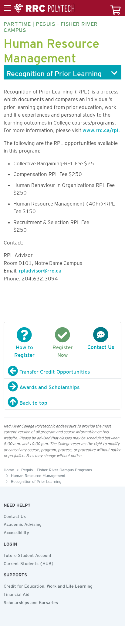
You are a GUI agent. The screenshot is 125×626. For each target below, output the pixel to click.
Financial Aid (16, 593)
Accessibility (16, 531)
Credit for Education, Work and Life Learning (48, 585)
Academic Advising (23, 523)
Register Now (62, 350)
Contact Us (15, 515)
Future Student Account (28, 554)
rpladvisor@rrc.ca (40, 269)
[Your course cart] (115, 8)
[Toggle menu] (39, 8)
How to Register (24, 350)
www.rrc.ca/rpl (100, 129)
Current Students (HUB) (29, 562)
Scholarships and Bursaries (31, 601)
